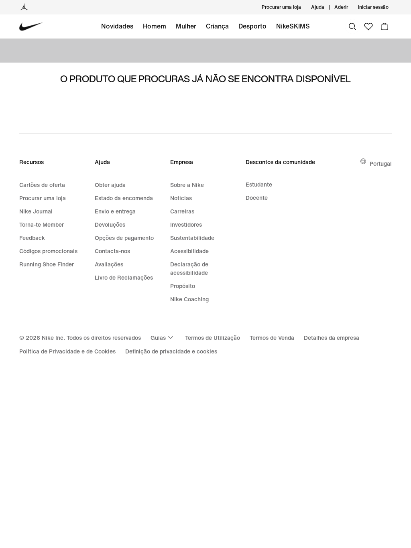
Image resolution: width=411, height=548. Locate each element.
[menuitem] (326, 7)
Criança (217, 26)
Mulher (186, 26)
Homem (154, 26)
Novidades (117, 26)
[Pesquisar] (352, 26)
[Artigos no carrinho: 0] (384, 26)
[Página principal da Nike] (31, 27)
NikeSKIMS (293, 26)
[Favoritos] (368, 26)
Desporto (252, 26)
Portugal (381, 163)
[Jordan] (24, 7)
